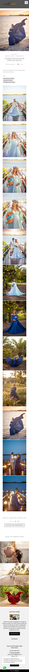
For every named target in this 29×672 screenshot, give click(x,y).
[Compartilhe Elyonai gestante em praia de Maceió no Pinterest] (18, 521)
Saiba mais (14, 633)
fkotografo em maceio (9, 82)
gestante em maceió (8, 78)
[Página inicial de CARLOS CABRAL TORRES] (10, 4)
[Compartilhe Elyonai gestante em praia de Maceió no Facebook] (10, 521)
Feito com (14, 670)
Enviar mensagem (15, 652)
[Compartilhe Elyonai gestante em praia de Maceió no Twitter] (15, 521)
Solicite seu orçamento (14, 525)
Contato (14, 664)
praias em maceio (7, 80)
